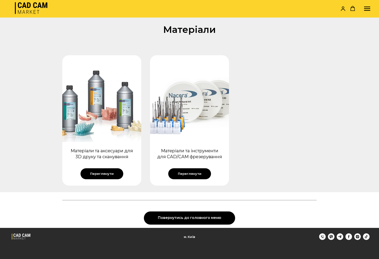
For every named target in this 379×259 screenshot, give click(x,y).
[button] (343, 8)
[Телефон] (322, 239)
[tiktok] (366, 239)
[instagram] (357, 239)
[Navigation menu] (367, 9)
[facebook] (348, 239)
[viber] (331, 239)
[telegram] (340, 239)
